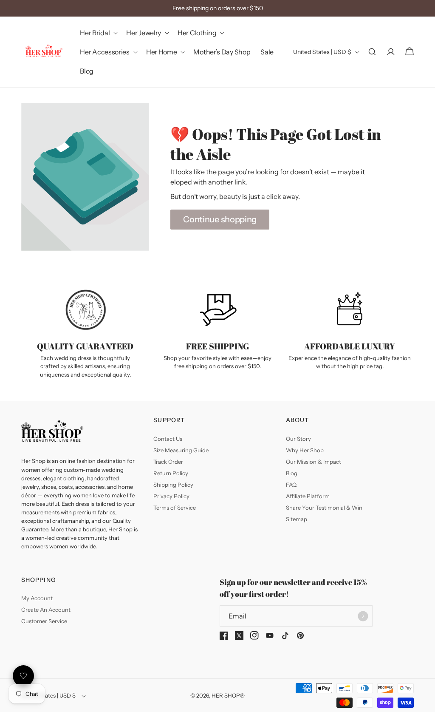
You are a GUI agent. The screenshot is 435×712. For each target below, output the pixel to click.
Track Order (168, 461)
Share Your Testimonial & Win (324, 507)
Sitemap (296, 519)
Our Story (298, 438)
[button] (98, 33)
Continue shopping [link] (220, 219)
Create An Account (46, 609)
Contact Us (167, 438)
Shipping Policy (173, 484)
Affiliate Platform (308, 496)
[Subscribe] (362, 616)
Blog (291, 473)
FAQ (291, 484)
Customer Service (44, 621)
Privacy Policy (171, 496)
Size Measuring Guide (181, 450)
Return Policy (170, 473)
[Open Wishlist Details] (23, 675)
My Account (37, 598)
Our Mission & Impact (313, 461)
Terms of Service (174, 507)
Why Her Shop (305, 450)
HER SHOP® (228, 695)
